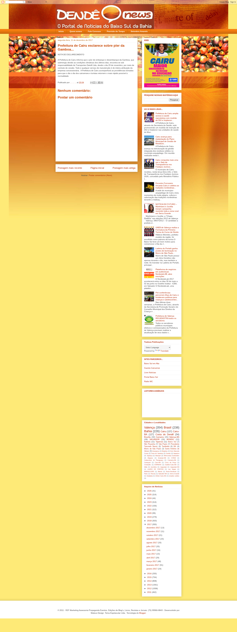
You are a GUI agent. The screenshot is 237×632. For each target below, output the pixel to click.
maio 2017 (151, 554)
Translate (164, 351)
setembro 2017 (153, 539)
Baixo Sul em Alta (151, 363)
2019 (149, 517)
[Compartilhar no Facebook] (99, 82)
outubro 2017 (152, 535)
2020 (149, 513)
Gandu (168, 453)
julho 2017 (151, 546)
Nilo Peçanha (149, 444)
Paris (146, 474)
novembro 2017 (153, 531)
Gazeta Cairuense (152, 368)
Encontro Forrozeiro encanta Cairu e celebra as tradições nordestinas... (167, 185)
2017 (149, 524)
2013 (149, 585)
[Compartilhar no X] (96, 82)
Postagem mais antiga (124, 168)
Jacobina (154, 467)
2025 (149, 494)
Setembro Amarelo (139, 31)
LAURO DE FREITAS (155, 469)
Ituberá (147, 442)
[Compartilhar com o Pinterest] (102, 82)
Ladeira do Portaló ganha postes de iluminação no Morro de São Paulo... (167, 250)
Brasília (147, 437)
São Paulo (163, 444)
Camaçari (147, 462)
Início (61, 31)
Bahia (148, 431)
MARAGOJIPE (149, 471)
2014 (149, 581)
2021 (149, 509)
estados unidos (174, 476)
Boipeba (164, 451)
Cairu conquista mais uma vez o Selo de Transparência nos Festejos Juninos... (167, 163)
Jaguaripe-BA (174, 467)
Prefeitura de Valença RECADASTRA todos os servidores (166, 318)
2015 (149, 577)
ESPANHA (157, 464)
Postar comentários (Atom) (100, 175)
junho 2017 (151, 550)
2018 (149, 521)
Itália (145, 467)
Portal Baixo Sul (151, 377)
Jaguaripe (163, 467)
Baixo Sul (172, 442)
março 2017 (151, 561)
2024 (149, 498)
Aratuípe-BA (162, 458)
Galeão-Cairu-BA (170, 464)
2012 (149, 588)
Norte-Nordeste (171, 471)
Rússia (153, 474)
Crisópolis (147, 464)
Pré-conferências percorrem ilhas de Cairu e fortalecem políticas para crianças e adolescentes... (167, 296)
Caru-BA (158, 462)
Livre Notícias (150, 372)
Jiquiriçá (149, 455)
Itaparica (176, 453)
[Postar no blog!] (94, 82)
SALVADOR (154, 439)
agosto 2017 (152, 542)
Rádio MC (148, 381)
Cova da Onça (170, 462)
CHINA (173, 458)
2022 (149, 506)
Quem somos (76, 31)
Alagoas (150, 458)
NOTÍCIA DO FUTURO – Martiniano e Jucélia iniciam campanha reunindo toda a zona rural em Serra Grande (167, 208)
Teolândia (165, 446)
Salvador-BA (162, 474)
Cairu (163, 431)
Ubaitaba (150, 476)
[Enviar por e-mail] (91, 82)
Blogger (142, 613)
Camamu (160, 437)
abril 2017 (151, 558)
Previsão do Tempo (116, 31)
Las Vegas (172, 469)
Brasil (167, 427)
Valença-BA (174, 437)
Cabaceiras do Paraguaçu (153, 460)
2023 (149, 502)
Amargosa (155, 451)
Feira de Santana (157, 453)
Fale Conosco (94, 31)
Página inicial (97, 168)
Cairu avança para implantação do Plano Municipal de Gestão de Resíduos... (166, 140)
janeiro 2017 (152, 569)
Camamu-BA (172, 460)
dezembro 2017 (153, 528)
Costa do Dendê (165, 434)
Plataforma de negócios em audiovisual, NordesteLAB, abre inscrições (166, 272)
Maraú (160, 471)
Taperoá (159, 442)
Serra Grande (174, 474)
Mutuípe (158, 455)
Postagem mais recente (70, 168)
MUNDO (170, 439)
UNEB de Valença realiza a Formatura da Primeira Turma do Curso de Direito (167, 229)
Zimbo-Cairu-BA (160, 476)
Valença (149, 427)
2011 (149, 592)
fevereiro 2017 (153, 565)
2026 (149, 491)
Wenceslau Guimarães (171, 455)
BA (175, 446)
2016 (149, 573)
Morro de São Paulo (152, 449)
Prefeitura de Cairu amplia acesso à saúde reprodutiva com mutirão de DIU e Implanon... (167, 116)
